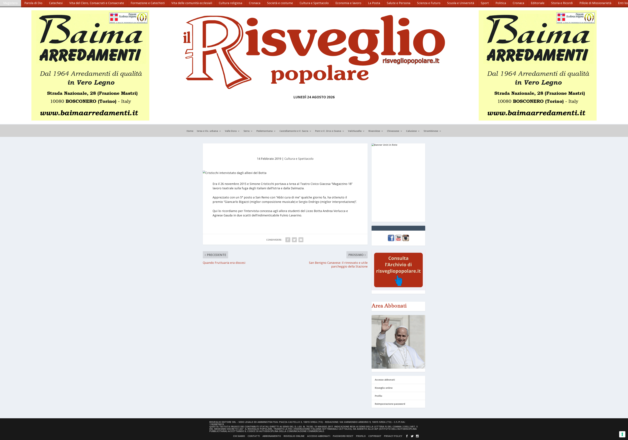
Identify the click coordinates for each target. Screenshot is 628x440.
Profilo (378, 395)
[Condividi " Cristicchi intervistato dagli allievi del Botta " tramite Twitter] (294, 239)
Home (190, 131)
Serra (247, 131)
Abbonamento (271, 436)
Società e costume (280, 3)
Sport (485, 3)
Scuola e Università (460, 3)
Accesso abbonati (385, 379)
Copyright (374, 436)
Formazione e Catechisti (148, 3)
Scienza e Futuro (428, 3)
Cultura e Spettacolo (314, 3)
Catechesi (56, 3)
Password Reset (343, 436)
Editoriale (537, 3)
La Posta (374, 3)
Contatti (254, 436)
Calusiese (411, 131)
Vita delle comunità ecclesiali (191, 3)
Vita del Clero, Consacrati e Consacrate (96, 3)
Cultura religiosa (230, 3)
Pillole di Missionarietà (595, 3)
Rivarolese (374, 131)
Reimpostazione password (390, 403)
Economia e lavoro (348, 3)
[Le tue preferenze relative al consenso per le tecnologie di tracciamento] (622, 434)
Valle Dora (231, 131)
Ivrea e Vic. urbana (207, 131)
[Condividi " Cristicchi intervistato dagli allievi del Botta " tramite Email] (301, 239)
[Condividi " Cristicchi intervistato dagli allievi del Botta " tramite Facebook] (288, 239)
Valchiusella (355, 131)
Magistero (10, 3)
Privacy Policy (393, 436)
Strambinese (431, 131)
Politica (501, 3)
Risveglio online (383, 387)
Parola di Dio (33, 3)
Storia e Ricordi (562, 3)
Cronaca (254, 3)
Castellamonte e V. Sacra (293, 131)
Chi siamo (239, 436)
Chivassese (393, 131)
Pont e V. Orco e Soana (328, 131)
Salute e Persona (398, 3)
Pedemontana (264, 131)
